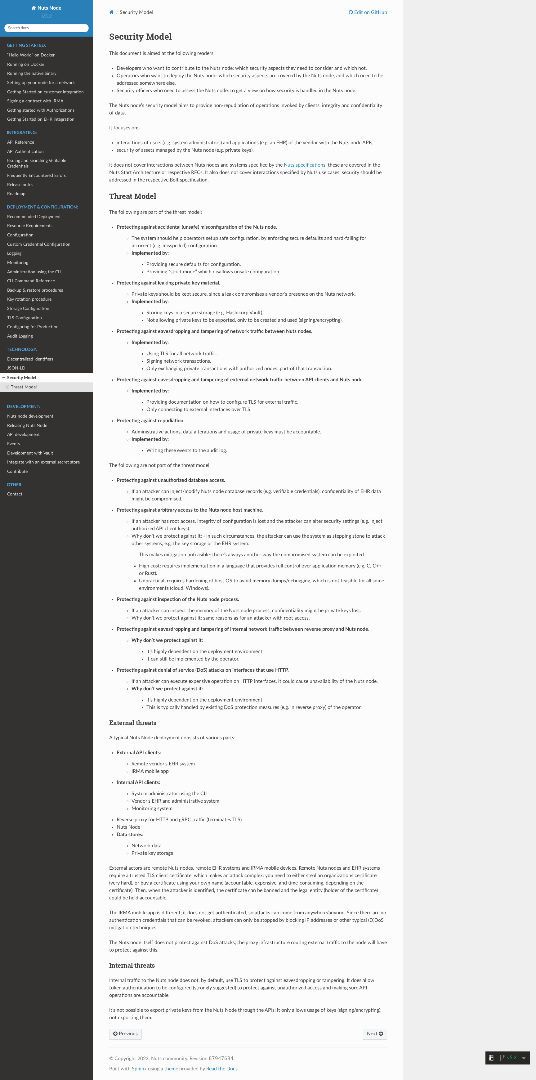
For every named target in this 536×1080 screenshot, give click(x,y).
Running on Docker (25, 64)
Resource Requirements (29, 225)
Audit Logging (20, 336)
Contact (14, 494)
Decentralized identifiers (30, 359)
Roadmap (16, 193)
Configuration (20, 235)
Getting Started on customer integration (45, 92)
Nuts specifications (304, 165)
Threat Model (24, 387)
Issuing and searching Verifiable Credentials (36, 163)
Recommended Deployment (34, 216)
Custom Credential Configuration (38, 244)
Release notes (20, 184)
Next (373, 1033)
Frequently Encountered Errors (36, 175)
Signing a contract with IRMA (35, 101)
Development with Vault (30, 453)
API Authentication (25, 151)
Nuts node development (30, 416)
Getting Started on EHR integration (40, 119)
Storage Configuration (28, 308)
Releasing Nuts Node (27, 425)
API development (23, 434)
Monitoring (17, 262)
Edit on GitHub (370, 12)
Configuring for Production (33, 327)
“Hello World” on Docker (31, 55)
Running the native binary (31, 73)
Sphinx (139, 1068)
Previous (128, 1033)
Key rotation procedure (29, 299)
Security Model (21, 377)
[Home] (111, 12)
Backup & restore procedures (35, 290)
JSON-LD (16, 368)
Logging (14, 253)
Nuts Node (48, 8)
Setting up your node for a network (41, 82)
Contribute (17, 471)
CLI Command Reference (31, 281)
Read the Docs (222, 1068)
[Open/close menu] (3, 378)
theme (171, 1068)
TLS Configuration (24, 318)
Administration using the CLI (34, 272)
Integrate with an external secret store (43, 462)
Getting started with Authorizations (40, 110)
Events (13, 443)
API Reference (20, 142)
